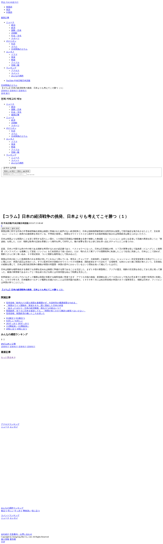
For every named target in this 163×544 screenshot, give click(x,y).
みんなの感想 (17, 76)
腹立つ (4, 511)
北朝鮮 (14, 33)
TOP (3, 542)
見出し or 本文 (9, 171)
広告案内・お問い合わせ (21, 534)
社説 (13, 44)
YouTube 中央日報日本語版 (18, 80)
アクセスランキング (10, 424)
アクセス (15, 70)
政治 (13, 25)
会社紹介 (5, 534)
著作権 (13, 539)
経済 (13, 28)
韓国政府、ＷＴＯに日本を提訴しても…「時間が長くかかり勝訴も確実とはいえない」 (46, 311)
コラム (14, 46)
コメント (15, 73)
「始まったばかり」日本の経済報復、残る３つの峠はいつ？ (33, 308)
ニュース (10, 22)
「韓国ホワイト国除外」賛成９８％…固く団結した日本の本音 (34, 305)
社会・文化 (16, 36)
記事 (8, 344)
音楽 (13, 57)
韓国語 (9, 7)
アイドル (15, 62)
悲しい (11, 511)
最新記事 (5, 18)
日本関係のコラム (19, 49)
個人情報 (5, 539)
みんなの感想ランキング (12, 508)
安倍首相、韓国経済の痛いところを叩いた (25, 313)
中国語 (9, 12)
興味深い (27, 511)
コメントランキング (10, 515)
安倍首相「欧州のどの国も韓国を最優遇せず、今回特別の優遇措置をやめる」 (41, 303)
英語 (8, 10)
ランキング (11, 68)
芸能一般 (15, 65)
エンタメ (10, 52)
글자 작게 (5, 228)
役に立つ (36, 511)
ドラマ (14, 54)
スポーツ (15, 38)
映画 (13, 60)
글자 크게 (15, 228)
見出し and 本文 (23, 171)
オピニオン (11, 41)
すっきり (18, 511)
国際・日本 (16, 30)
